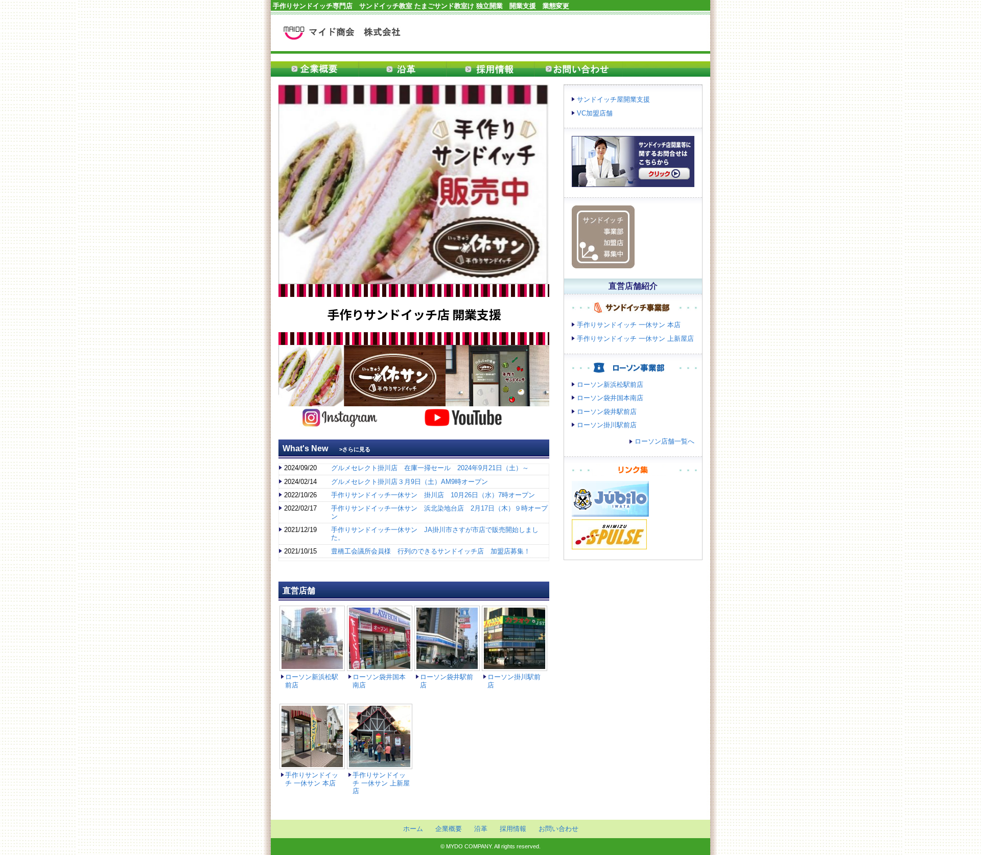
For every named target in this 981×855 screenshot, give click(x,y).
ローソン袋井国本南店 (610, 398)
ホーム (413, 829)
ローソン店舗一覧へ (664, 441)
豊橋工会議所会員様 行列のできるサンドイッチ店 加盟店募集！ (430, 551)
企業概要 (315, 69)
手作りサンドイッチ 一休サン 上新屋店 (381, 783)
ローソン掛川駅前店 (607, 425)
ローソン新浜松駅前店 (610, 384)
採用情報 (490, 69)
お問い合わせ (578, 69)
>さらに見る (354, 449)
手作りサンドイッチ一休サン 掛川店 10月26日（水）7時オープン (433, 495)
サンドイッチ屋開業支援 (613, 99)
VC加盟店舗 (595, 113)
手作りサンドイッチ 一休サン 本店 (311, 779)
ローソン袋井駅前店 (607, 411)
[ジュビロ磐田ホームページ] (610, 511)
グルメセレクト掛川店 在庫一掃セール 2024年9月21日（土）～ (430, 468)
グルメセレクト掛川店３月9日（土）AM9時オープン (409, 482)
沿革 (403, 69)
